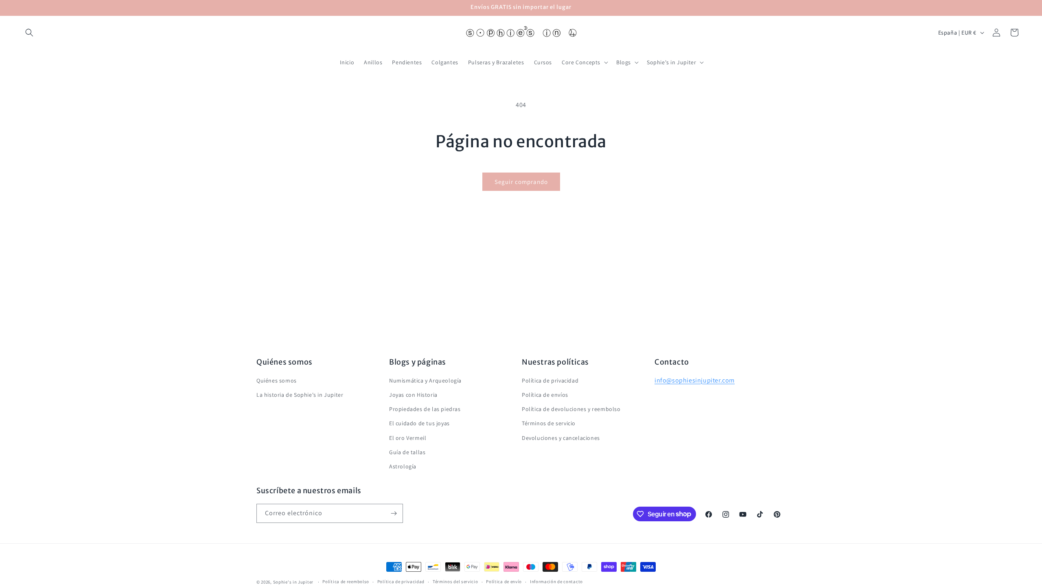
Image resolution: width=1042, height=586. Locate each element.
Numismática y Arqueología (425, 380)
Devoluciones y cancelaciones (561, 438)
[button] (29, 33)
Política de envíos (545, 394)
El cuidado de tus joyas (419, 423)
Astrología (402, 466)
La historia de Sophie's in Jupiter (299, 394)
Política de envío (504, 581)
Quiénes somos (276, 380)
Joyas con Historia (413, 394)
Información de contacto (556, 581)
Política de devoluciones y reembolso (571, 409)
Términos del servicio (455, 581)
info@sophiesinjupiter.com (695, 380)
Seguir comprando (521, 182)
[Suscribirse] (394, 513)
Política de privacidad (550, 380)
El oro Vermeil (407, 438)
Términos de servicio (549, 423)
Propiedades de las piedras (425, 409)
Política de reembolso (345, 581)
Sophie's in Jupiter (293, 582)
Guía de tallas (407, 452)
